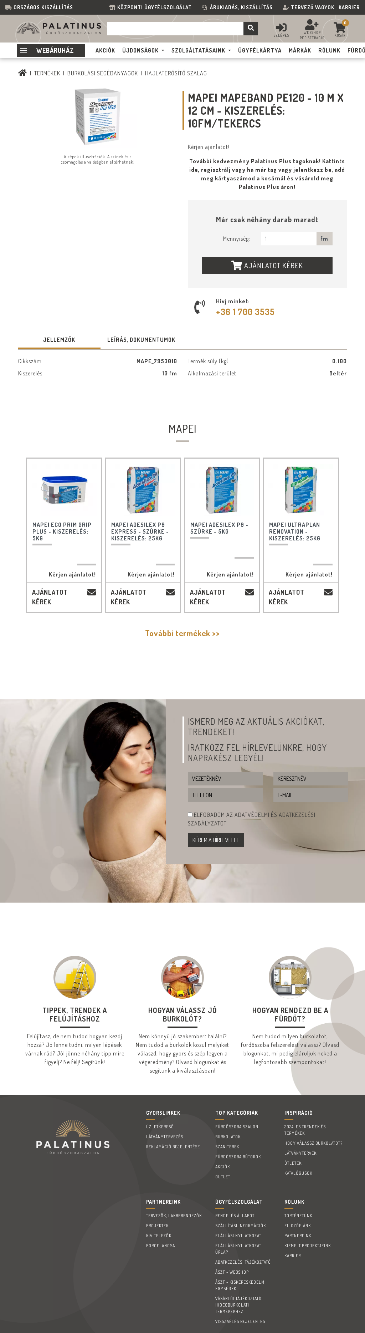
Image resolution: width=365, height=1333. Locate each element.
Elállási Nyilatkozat (238, 1235)
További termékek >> (182, 633)
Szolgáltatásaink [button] (198, 50)
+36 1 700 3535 (245, 311)
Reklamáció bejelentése (173, 1146)
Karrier (349, 7)
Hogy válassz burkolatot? (313, 1143)
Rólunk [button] (329, 50)
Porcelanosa (160, 1245)
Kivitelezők (158, 1235)
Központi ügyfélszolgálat (156, 7)
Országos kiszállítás (43, 7)
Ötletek (293, 1163)
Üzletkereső (160, 1126)
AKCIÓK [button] (105, 50)
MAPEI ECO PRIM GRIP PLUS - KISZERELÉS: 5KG (62, 531)
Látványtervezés (164, 1136)
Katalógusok (298, 1173)
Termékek (47, 73)
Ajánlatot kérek (272, 265)
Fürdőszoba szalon (236, 1126)
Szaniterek (227, 1146)
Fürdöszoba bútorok (238, 1156)
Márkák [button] (300, 50)
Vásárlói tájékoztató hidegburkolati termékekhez (238, 1305)
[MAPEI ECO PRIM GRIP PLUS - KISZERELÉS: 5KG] (64, 490)
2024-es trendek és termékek (305, 1130)
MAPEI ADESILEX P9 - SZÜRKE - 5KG (219, 528)
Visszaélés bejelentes (240, 1321)
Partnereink (297, 1235)
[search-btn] (250, 28)
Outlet (222, 1176)
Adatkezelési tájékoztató (243, 1262)
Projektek (157, 1225)
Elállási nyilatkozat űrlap (238, 1249)
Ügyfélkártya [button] (260, 50)
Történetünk (298, 1215)
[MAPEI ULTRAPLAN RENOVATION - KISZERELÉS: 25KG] (301, 490)
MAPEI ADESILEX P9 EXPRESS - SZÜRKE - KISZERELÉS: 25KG (140, 531)
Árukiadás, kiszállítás (241, 7)
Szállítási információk (240, 1225)
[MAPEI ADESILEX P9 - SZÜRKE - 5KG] (222, 490)
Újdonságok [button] (140, 50)
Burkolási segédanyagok (102, 73)
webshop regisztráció (312, 35)
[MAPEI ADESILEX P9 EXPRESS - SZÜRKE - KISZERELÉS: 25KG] (143, 490)
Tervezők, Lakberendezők (174, 1215)
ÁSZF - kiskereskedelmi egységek (240, 1285)
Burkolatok (228, 1136)
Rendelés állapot (235, 1215)
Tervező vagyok (312, 7)
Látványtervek (300, 1153)
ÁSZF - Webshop (232, 1272)
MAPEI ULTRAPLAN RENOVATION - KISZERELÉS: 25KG (294, 531)
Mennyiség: (236, 238)
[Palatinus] (22, 73)
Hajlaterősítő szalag (176, 73)
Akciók (222, 1166)
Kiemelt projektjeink (307, 1245)
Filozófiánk (297, 1225)
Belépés (281, 35)
